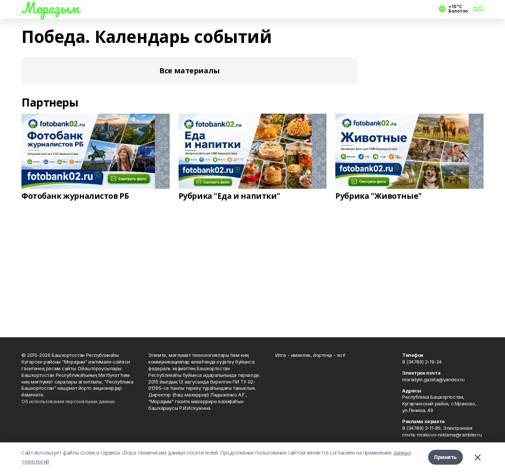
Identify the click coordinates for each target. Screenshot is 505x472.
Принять (445, 457)
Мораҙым (50, 8)
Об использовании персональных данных (68, 401)
